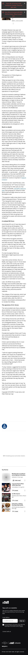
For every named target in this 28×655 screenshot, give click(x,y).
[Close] (24, 3)
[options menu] (13, 23)
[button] (14, 477)
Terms (21, 626)
